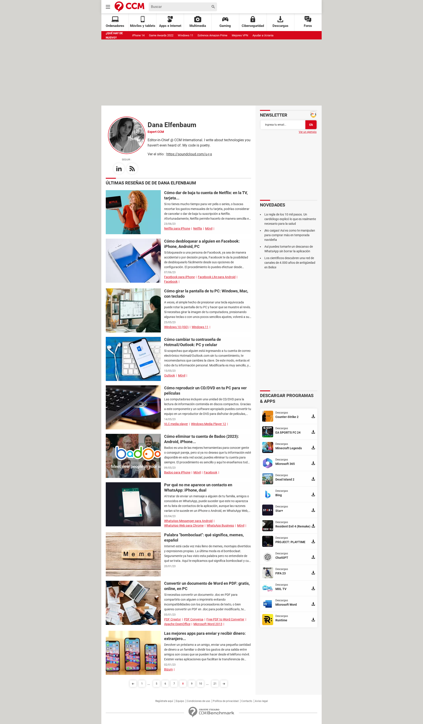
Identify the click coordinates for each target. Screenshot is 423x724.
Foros (308, 26)
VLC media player (176, 424)
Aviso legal (261, 701)
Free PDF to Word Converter (225, 619)
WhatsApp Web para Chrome (184, 525)
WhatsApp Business (220, 525)
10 (200, 683)
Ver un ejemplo (308, 132)
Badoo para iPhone (177, 472)
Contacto (246, 701)
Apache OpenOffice (177, 624)
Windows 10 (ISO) (176, 327)
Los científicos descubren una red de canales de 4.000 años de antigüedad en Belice (289, 262)
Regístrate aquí (164, 701)
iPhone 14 (138, 35)
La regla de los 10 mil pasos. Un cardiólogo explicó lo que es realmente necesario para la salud (290, 219)
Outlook (169, 375)
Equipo (180, 701)
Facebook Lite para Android (217, 277)
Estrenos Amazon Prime (212, 35)
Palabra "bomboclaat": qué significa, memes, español (204, 537)
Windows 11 (185, 35)
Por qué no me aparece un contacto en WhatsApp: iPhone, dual (198, 487)
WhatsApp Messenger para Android (188, 521)
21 (215, 683)
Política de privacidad (226, 701)
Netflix (197, 228)
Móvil (208, 228)
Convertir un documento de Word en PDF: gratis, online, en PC (207, 586)
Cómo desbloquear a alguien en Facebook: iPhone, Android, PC (202, 244)
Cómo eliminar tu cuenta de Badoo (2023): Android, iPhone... (201, 439)
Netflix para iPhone (177, 228)
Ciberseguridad (253, 26)
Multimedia (197, 26)
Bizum (168, 669)
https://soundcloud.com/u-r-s (189, 154)
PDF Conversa (193, 619)
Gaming (225, 26)
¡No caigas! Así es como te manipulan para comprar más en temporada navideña (289, 235)
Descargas (280, 26)
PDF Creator (172, 619)
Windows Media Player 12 (208, 424)
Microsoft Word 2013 (207, 624)
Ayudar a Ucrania (262, 35)
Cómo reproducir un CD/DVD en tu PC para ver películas (205, 390)
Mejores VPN (240, 35)
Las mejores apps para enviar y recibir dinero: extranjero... (205, 636)
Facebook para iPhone (179, 277)
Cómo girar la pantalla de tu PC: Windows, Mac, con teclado (206, 294)
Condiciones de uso (198, 701)
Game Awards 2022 (161, 35)
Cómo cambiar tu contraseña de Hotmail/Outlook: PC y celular (192, 342)
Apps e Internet (170, 26)
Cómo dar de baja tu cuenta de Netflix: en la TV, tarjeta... (206, 195)
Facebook (171, 281)
